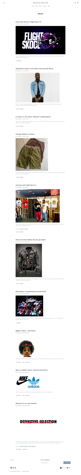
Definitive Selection (40, 2)
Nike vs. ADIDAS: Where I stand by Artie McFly (31, 370)
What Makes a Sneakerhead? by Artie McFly (31, 291)
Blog (48, 5)
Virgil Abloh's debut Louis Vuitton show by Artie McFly (34, 68)
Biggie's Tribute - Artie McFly (25, 331)
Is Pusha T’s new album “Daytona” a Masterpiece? (33, 117)
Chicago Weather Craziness (25, 134)
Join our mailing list (45, 459)
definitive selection (24, 446)
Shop (36, 5)
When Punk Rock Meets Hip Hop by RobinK (31, 240)
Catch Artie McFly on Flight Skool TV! (28, 22)
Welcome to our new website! (26, 403)
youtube (26, 228)
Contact (44, 5)
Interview (22, 228)
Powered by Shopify (25, 471)
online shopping (32, 446)
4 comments (24, 449)
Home (33, 5)
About (40, 5)
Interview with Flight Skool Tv (26, 185)
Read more (18, 362)
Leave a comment (20, 126)
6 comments (18, 60)
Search (11, 460)
